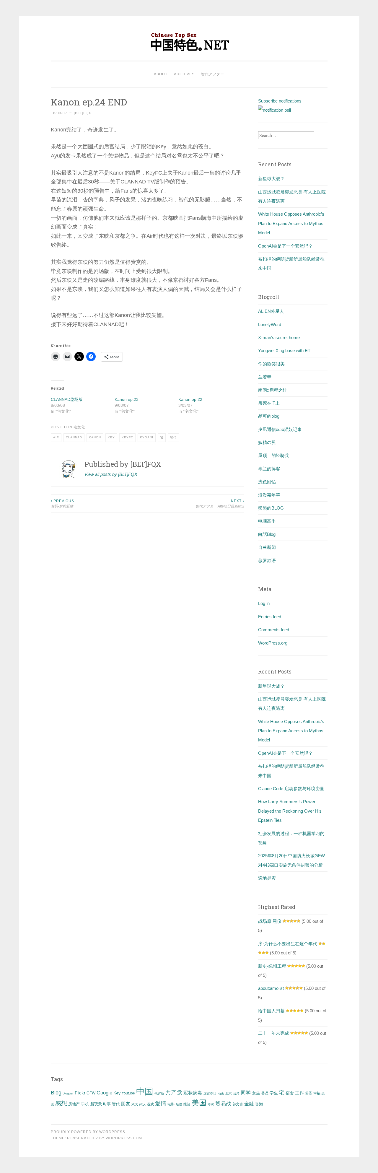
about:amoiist (271, 988)
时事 (107, 1104)
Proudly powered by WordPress (88, 1132)
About (160, 74)
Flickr (80, 1093)
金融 (249, 1103)
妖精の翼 (267, 442)
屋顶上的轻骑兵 (273, 455)
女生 (256, 1093)
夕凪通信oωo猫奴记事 (280, 429)
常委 (308, 1093)
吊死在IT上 (269, 403)
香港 (259, 1104)
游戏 (150, 1104)
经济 (186, 1104)
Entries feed (269, 616)
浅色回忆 (267, 481)
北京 (228, 1093)
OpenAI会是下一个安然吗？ (285, 245)
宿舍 (290, 1093)
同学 (246, 1093)
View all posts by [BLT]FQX (110, 474)
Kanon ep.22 (190, 399)
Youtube (128, 1093)
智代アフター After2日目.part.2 (219, 503)
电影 (171, 1104)
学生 (274, 1093)
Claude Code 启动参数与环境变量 (291, 788)
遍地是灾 (267, 878)
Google (104, 1093)
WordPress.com (124, 1138)
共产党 (173, 1092)
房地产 (74, 1104)
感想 (61, 1103)
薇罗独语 (267, 560)
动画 (221, 1093)
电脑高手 (267, 520)
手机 (85, 1104)
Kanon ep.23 (127, 399)
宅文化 (79, 427)
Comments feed (273, 629)
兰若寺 (264, 376)
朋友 (125, 1103)
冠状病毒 (192, 1092)
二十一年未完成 (273, 1033)
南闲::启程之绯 (272, 390)
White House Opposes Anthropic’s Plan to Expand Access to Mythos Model (291, 223)
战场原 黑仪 (269, 921)
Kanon (95, 437)
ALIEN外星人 (271, 311)
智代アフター (212, 74)
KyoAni (146, 437)
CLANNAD (74, 437)
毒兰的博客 (269, 468)
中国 (144, 1091)
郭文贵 (237, 1104)
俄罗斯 (159, 1093)
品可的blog (268, 416)
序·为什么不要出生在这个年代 (287, 943)
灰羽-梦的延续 (62, 503)
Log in (264, 603)
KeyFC (127, 437)
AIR (56, 437)
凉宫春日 (209, 1093)
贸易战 (223, 1104)
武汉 (142, 1104)
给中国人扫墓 (271, 1010)
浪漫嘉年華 (269, 494)
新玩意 (96, 1104)
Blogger (68, 1093)
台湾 (236, 1093)
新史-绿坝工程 (272, 966)
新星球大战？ (271, 178)
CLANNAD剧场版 (67, 399)
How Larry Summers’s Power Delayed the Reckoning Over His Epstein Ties (290, 811)
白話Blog (267, 534)
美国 (199, 1103)
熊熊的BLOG (271, 507)
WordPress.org (272, 642)
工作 (299, 1092)
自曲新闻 (267, 547)
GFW (91, 1093)
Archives (184, 74)
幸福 (316, 1093)
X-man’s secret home (279, 337)
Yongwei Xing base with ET (284, 350)
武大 (134, 1104)
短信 (179, 1104)
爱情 (160, 1103)
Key (111, 437)
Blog (56, 1093)
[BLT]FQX (82, 113)
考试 (211, 1104)
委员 (264, 1093)
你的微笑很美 (271, 363)
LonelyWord (269, 324)
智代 (173, 437)
